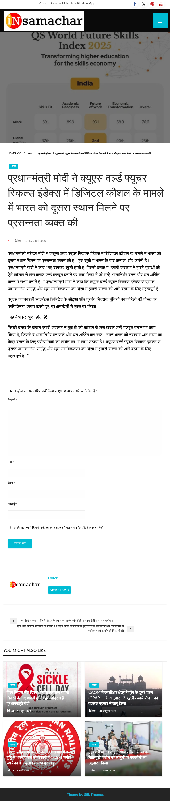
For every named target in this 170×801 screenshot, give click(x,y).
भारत (29, 153)
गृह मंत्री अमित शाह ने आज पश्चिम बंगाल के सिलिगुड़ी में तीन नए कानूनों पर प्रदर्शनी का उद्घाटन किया (118, 757)
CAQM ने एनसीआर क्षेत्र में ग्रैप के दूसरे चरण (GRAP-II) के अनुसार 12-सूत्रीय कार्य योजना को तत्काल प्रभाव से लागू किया (123, 698)
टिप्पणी (12, 400)
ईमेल (11, 483)
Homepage (14, 153)
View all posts (59, 590)
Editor (18, 240)
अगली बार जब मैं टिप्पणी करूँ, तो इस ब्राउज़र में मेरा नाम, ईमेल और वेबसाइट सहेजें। (59, 527)
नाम (11, 462)
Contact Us (59, 3)
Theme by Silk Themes (85, 795)
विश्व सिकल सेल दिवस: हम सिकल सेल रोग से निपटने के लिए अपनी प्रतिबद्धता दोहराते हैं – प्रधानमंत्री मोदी (38, 698)
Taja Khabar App (82, 3)
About (44, 3)
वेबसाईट (12, 504)
